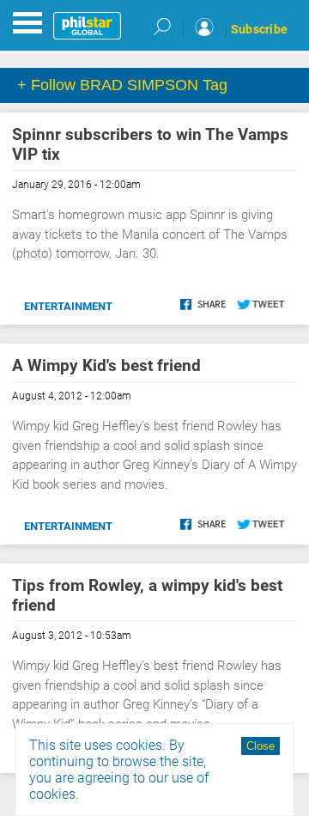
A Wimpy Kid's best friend (106, 365)
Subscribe (259, 29)
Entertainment (68, 306)
